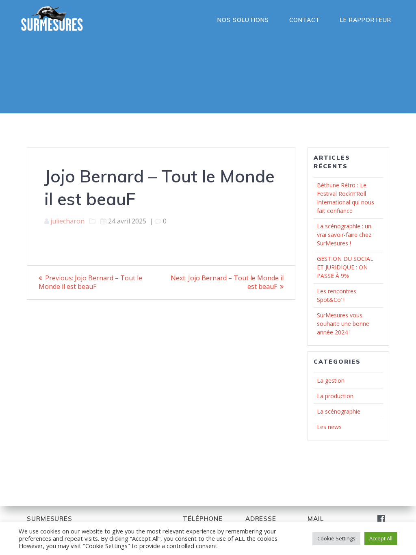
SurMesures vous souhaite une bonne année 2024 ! (343, 323)
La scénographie (338, 411)
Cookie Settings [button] (336, 538)
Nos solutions (243, 20)
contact (304, 20)
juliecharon (67, 221)
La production (335, 396)
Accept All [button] (380, 538)
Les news (329, 427)
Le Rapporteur (365, 20)
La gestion (330, 380)
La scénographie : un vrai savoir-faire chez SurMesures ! (344, 234)
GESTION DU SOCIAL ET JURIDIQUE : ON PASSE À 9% (345, 267)
